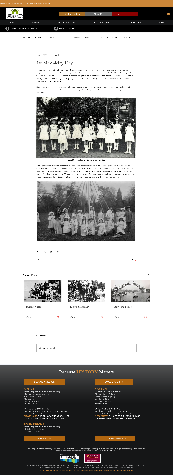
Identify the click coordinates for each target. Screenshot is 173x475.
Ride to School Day (79, 306)
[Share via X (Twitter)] (44, 251)
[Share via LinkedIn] (51, 251)
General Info (40, 37)
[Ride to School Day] (86, 291)
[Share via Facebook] (37, 251)
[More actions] (135, 55)
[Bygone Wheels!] (42, 291)
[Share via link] (57, 251)
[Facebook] (7, 29)
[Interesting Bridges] (130, 291)
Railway (88, 37)
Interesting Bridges (123, 306)
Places (99, 37)
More (126, 37)
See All (147, 275)
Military (77, 37)
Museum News (112, 37)
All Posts (26, 37)
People (52, 37)
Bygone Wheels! (34, 306)
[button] (168, 13)
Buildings (64, 37)
